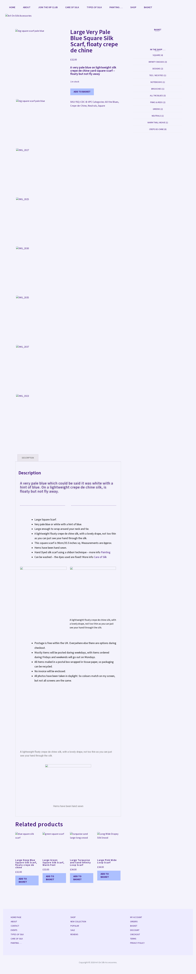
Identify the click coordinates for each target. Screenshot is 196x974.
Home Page (16, 917)
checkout (135, 934)
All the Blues (111, 102)
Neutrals (92, 105)
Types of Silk (94, 7)
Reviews (74, 934)
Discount (134, 930)
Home (12, 7)
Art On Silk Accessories (106, 962)
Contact (15, 926)
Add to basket (82, 91)
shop (133, 7)
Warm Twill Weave (156, 122)
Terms (133, 938)
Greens (156, 109)
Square (101, 105)
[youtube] (189, 8)
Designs (156, 68)
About (26, 7)
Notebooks (156, 82)
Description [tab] (28, 457)
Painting (105, 552)
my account (136, 917)
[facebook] (174, 8)
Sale (72, 930)
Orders (134, 921)
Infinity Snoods (156, 62)
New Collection (78, 921)
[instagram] (179, 8)
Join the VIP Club (48, 7)
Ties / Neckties (156, 75)
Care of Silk (72, 7)
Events (14, 930)
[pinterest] (184, 8)
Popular (74, 926)
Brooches (156, 89)
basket (148, 7)
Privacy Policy (137, 943)
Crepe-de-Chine (78, 105)
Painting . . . (116, 7)
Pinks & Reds (156, 102)
